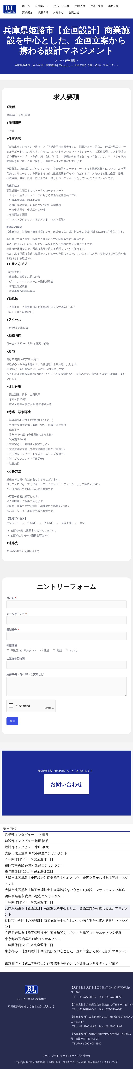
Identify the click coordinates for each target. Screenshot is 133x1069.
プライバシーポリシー (63, 1055)
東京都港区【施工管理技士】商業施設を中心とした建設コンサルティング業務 (61, 963)
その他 (73, 650)
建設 (59, 650)
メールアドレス (16, 614)
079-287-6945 (87, 1009)
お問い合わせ (83, 1055)
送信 (12, 721)
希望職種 (11, 645)
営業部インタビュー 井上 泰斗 (27, 834)
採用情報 (9, 828)
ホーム (46, 1055)
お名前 (11, 598)
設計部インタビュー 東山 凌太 (27, 847)
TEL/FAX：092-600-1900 (86, 1043)
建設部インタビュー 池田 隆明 (27, 841)
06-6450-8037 (87, 997)
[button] (66, 784)
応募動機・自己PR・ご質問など (24, 674)
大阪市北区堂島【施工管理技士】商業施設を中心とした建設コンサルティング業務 (65, 890)
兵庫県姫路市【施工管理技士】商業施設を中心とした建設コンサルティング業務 (63, 932)
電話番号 (12, 629)
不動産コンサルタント (24, 650)
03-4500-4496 (87, 1026)
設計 (46, 650)
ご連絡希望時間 (15, 658)
